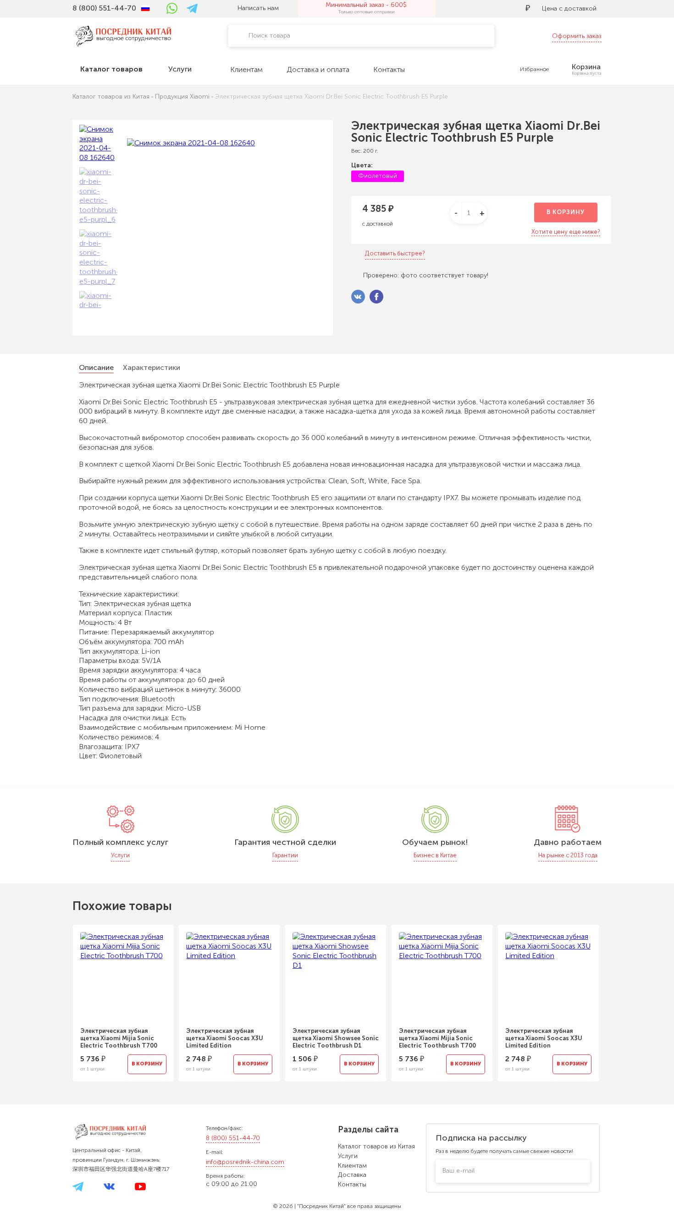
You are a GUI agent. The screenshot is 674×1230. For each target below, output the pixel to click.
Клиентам (352, 1165)
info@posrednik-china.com (245, 1162)
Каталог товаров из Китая (376, 1146)
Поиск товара (269, 35)
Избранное (534, 69)
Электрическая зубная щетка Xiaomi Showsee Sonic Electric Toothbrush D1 (336, 1038)
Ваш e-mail (458, 1171)
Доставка (352, 1175)
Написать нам (258, 8)
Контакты (352, 1184)
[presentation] (60, 997)
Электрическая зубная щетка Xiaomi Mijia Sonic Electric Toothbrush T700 (118, 1038)
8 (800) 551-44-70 (233, 1138)
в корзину (566, 212)
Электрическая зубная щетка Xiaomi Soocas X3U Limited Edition (224, 1038)
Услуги (348, 1156)
